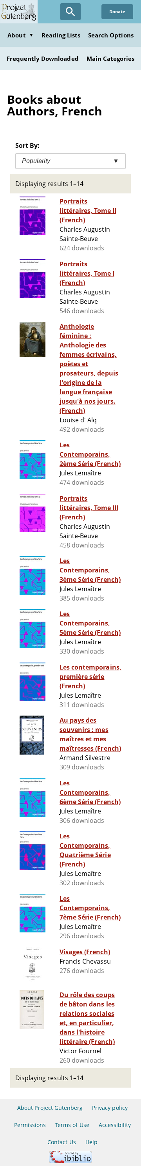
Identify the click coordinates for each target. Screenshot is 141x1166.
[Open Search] (70, 11)
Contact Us (61, 1142)
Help (91, 1142)
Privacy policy (110, 1107)
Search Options (111, 35)
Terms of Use (72, 1125)
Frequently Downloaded (43, 58)
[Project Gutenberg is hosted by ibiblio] (70, 1161)
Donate (117, 11)
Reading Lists (61, 35)
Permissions (30, 1125)
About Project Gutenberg (50, 1107)
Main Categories (111, 58)
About (20, 35)
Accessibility (115, 1125)
